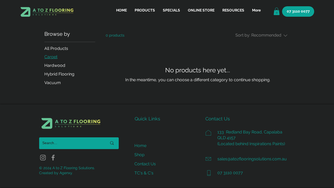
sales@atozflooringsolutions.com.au (252, 158)
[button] (233, 10)
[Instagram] (43, 157)
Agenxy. (66, 173)
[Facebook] (53, 157)
